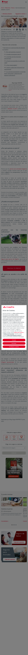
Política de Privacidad (9, 334)
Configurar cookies (14, 346)
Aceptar (14, 340)
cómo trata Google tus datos (14, 335)
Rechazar (14, 343)
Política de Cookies (18, 332)
